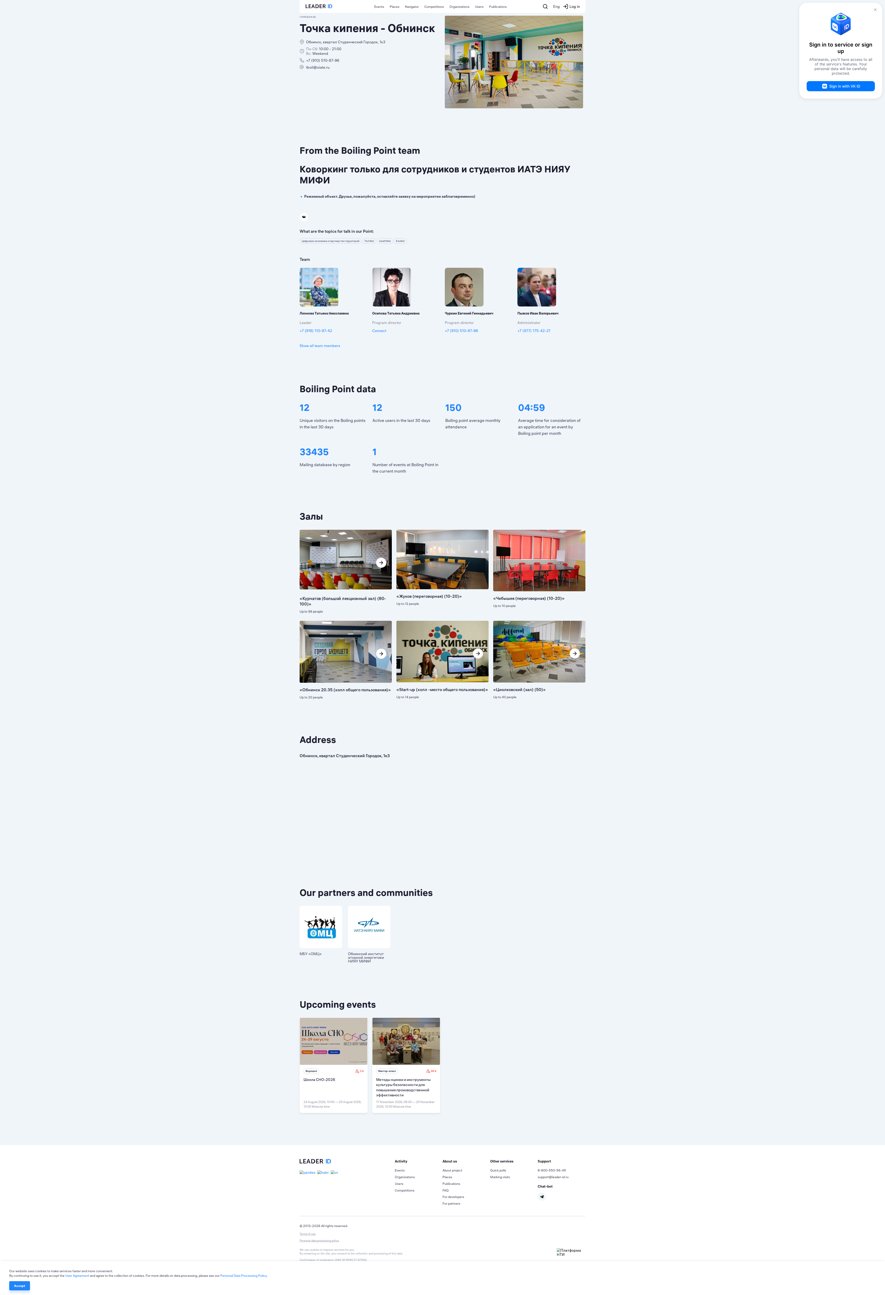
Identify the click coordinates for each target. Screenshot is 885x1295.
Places (394, 7)
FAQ (445, 1190)
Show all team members (320, 345)
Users (479, 7)
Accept (19, 1286)
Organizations (459, 7)
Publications (498, 7)
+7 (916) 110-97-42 (316, 330)
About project (452, 1170)
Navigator (412, 7)
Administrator (528, 322)
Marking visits (500, 1177)
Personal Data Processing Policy (243, 1276)
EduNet (400, 241)
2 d (362, 1071)
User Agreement (77, 1276)
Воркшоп (311, 1071)
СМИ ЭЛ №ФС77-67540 (351, 1260)
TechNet (369, 241)
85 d (433, 1071)
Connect (379, 330)
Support (544, 1161)
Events (379, 7)
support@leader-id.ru (553, 1177)
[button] (418, 1161)
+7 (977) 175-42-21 (533, 330)
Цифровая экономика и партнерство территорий (330, 241)
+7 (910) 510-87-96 (322, 60)
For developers (453, 1197)
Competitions (434, 7)
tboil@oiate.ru (318, 67)
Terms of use (308, 1234)
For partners (451, 1203)
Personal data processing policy (319, 1240)
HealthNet (385, 241)
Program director (386, 322)
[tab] (418, 1161)
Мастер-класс (387, 1071)
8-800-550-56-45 (552, 1170)
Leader (306, 322)
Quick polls (498, 1170)
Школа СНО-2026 (319, 1079)
